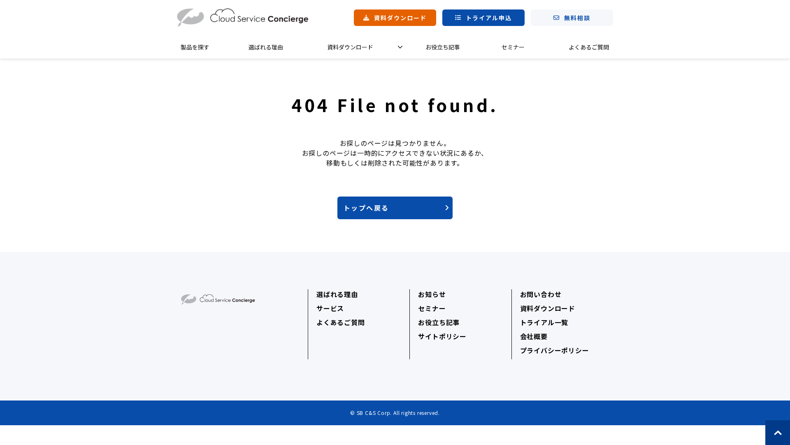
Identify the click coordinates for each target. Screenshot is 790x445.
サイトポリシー (442, 336)
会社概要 (534, 336)
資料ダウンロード (400, 18)
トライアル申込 (489, 18)
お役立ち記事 (442, 47)
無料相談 (577, 18)
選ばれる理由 (266, 47)
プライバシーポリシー (554, 350)
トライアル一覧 (544, 322)
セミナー (513, 47)
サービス (330, 308)
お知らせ (432, 294)
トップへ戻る (366, 208)
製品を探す (195, 47)
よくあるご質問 (589, 47)
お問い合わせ (541, 294)
